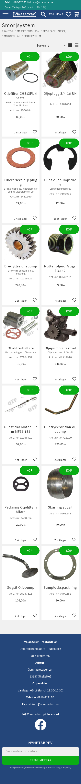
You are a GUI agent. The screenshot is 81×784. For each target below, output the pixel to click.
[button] (5, 15)
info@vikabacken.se (43, 2)
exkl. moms (56, 14)
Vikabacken (34, 714)
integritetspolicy (63, 767)
